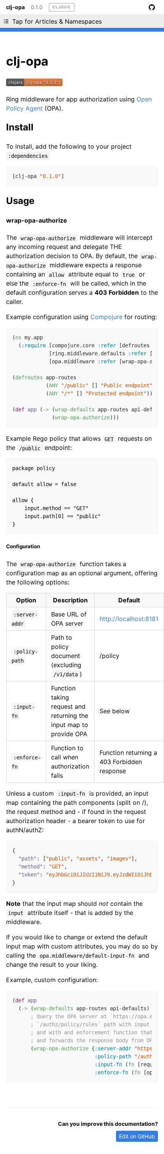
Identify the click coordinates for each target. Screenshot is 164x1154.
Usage (20, 200)
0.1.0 (37, 7)
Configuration (23, 546)
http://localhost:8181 (129, 619)
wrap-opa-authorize (36, 220)
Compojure (106, 317)
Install (20, 127)
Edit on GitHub (137, 1136)
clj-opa (15, 7)
